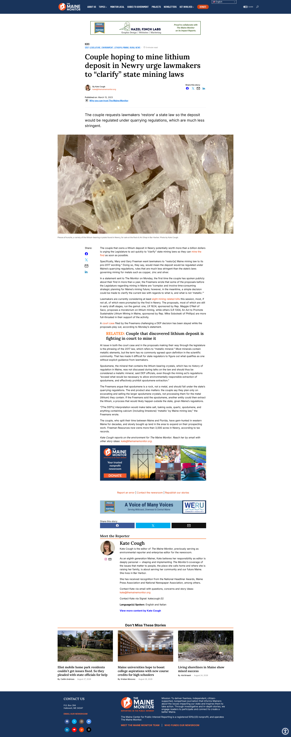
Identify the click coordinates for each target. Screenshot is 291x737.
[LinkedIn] (67, 729)
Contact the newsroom (150, 492)
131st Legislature (92, 47)
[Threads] (88, 729)
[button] (247, 7)
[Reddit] (81, 729)
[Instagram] (81, 721)
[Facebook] (67, 721)
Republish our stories (177, 492)
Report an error (126, 492)
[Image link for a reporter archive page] (88, 87)
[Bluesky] (88, 721)
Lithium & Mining (121, 47)
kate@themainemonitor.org (104, 89)
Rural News (135, 47)
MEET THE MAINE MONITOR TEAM (140, 725)
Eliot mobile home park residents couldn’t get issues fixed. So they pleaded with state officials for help (82, 671)
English (218, 2)
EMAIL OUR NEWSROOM (75, 714)
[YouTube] (74, 729)
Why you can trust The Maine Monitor (108, 100)
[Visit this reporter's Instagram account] (106, 559)
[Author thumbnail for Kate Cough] (107, 548)
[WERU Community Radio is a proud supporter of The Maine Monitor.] (153, 506)
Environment (107, 47)
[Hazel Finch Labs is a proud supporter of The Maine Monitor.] (145, 27)
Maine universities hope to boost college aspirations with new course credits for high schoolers (143, 671)
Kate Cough (100, 86)
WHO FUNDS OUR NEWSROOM (181, 725)
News (87, 44)
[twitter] (74, 721)
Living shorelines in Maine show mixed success (201, 669)
